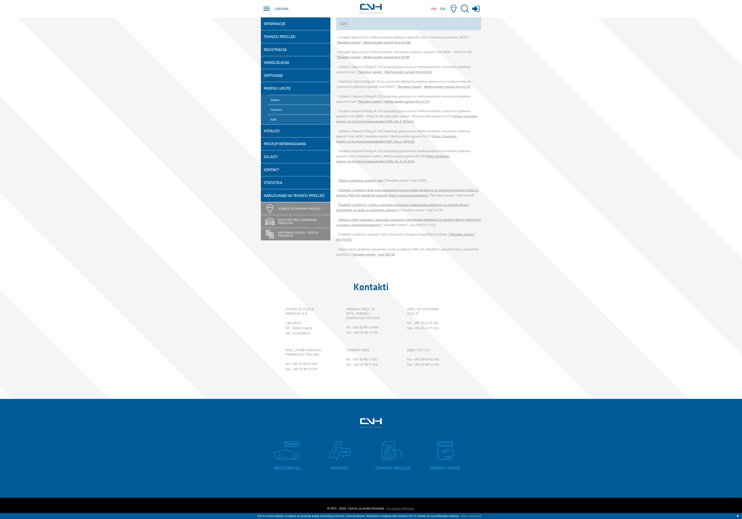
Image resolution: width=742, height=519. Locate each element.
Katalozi (272, 130)
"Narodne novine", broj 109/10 (372, 254)
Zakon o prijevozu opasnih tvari (360, 180)
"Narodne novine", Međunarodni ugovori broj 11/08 (372, 57)
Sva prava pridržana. (400, 508)
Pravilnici (276, 110)
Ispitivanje (273, 75)
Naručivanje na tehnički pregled (294, 195)
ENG (443, 9)
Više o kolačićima (471, 515)
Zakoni (275, 100)
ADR (273, 119)
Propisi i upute (277, 88)
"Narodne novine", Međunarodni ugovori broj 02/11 (433, 86)
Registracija (275, 49)
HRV (434, 9)
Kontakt (271, 169)
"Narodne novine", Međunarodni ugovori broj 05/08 (373, 42)
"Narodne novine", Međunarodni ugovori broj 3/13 (393, 101)
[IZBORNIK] (266, 8)
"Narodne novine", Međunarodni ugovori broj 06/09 (394, 72)
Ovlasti (271, 156)
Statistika (273, 182)
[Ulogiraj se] (476, 10)
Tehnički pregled (279, 36)
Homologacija (276, 62)
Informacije (274, 23)
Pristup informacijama (285, 143)
